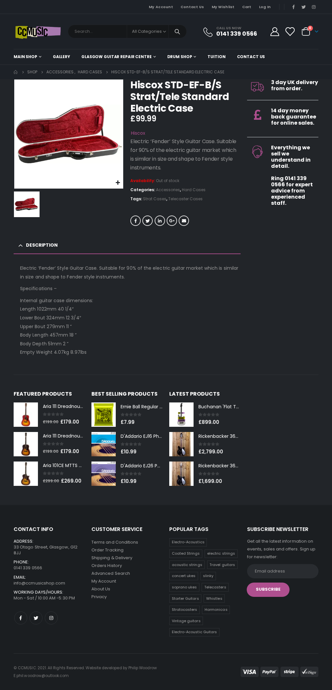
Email (184, 221)
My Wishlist (223, 6)
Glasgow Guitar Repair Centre (116, 56)
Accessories (168, 189)
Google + (172, 221)
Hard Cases (194, 189)
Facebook (135, 221)
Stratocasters (184, 609)
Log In (265, 6)
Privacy (99, 597)
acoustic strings (187, 564)
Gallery (61, 56)
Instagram (51, 617)
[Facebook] (293, 7)
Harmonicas (216, 609)
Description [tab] (42, 245)
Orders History (106, 565)
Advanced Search (110, 573)
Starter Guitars (185, 598)
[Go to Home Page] (16, 72)
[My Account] (274, 31)
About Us (101, 589)
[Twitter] (304, 7)
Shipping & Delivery (111, 558)
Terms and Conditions (114, 542)
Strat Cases (154, 199)
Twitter (147, 221)
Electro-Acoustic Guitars (194, 632)
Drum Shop (179, 56)
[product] (26, 414)
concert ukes (184, 575)
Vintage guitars (186, 620)
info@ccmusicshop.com (39, 583)
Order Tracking (107, 550)
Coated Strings (186, 553)
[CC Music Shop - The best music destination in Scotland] (38, 31)
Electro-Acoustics (188, 542)
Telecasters (215, 587)
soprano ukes (184, 587)
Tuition (216, 56)
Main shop (25, 56)
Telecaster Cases (185, 199)
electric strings (221, 553)
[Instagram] (314, 7)
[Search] (178, 31)
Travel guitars (222, 564)
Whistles (214, 598)
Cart (247, 6)
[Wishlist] (290, 31)
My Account (161, 6)
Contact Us (192, 6)
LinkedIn (160, 221)
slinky (208, 575)
